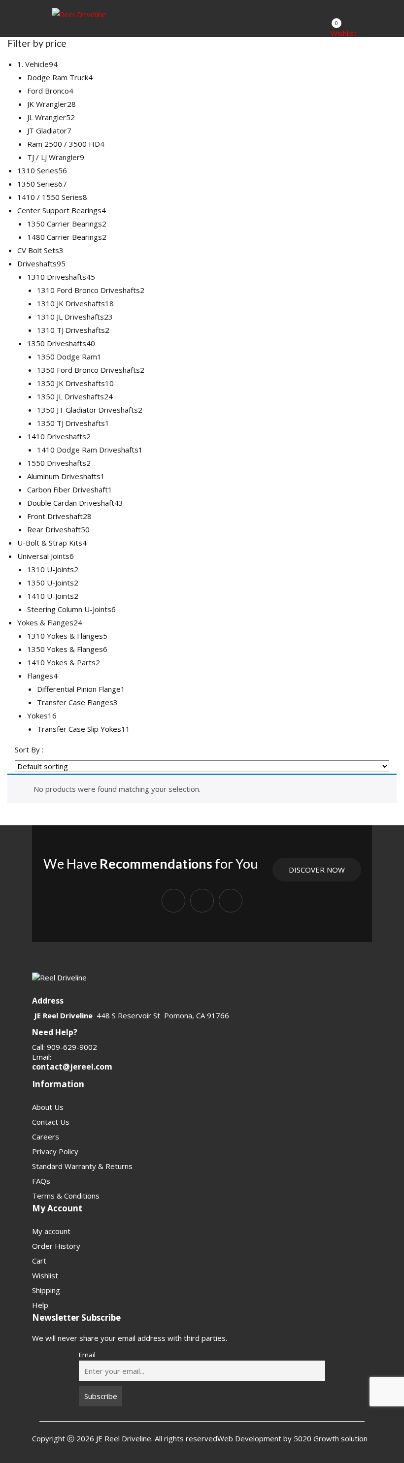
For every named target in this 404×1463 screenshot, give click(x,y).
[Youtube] (230, 900)
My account (51, 1231)
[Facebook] (173, 900)
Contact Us (50, 1122)
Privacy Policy (55, 1151)
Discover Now (317, 870)
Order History (56, 1246)
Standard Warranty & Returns (82, 1166)
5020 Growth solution (330, 1438)
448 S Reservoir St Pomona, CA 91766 (163, 1015)
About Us (48, 1107)
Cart (39, 1261)
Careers (45, 1136)
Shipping (46, 1290)
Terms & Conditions (66, 1196)
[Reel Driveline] (79, 14)
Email (87, 1354)
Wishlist (45, 1275)
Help (40, 1305)
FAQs (41, 1181)
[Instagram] (202, 900)
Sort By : (29, 749)
